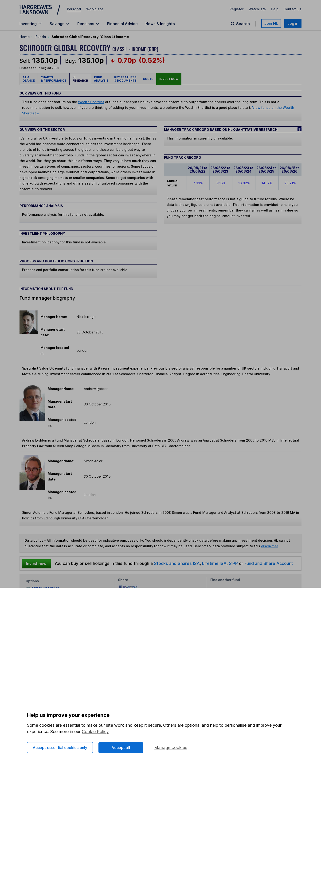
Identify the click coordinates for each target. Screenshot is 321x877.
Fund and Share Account (268, 563)
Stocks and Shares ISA (177, 563)
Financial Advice (122, 23)
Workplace (94, 9)
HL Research (80, 79)
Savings (57, 23)
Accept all (120, 747)
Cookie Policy (95, 731)
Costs (148, 79)
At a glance (29, 79)
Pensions (85, 23)
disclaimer (269, 546)
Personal (74, 9)
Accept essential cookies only (60, 747)
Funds (40, 36)
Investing (28, 23)
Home (25, 36)
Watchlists (257, 9)
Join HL (271, 23)
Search (243, 23)
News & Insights (160, 23)
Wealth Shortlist (91, 102)
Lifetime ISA (214, 563)
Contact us (292, 9)
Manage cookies (170, 747)
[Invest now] (36, 563)
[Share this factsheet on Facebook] (128, 586)
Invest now (168, 79)
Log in (292, 23)
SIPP (233, 563)
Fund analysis (101, 79)
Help (274, 9)
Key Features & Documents (125, 79)
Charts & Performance (53, 79)
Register (236, 9)
